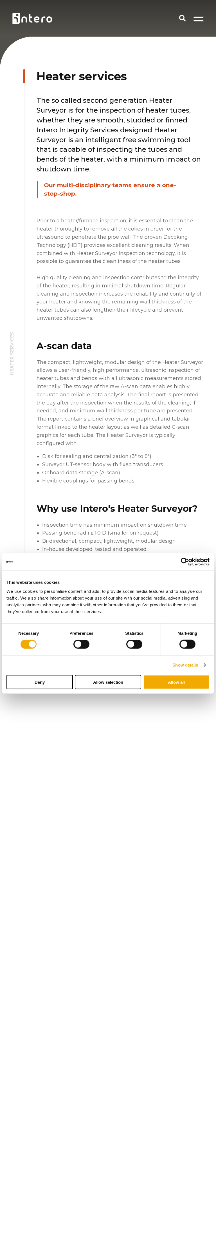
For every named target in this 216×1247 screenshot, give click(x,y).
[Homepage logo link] (32, 18)
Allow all (176, 682)
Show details (185, 665)
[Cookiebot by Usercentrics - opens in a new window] (185, 562)
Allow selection (108, 682)
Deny (40, 682)
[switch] (81, 644)
